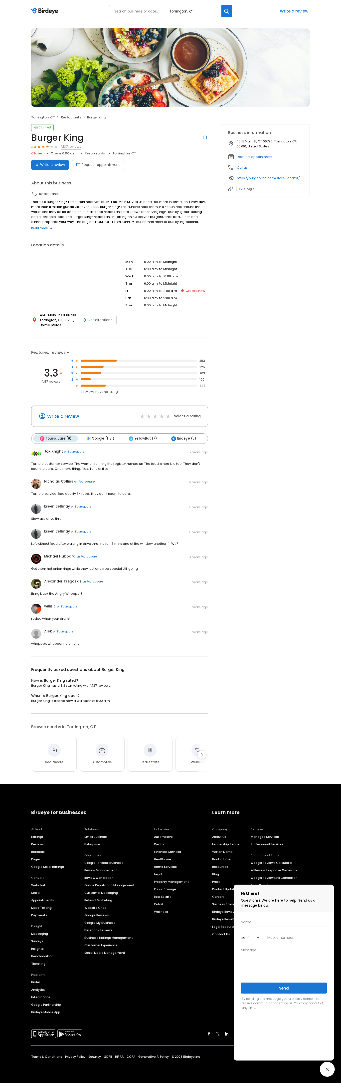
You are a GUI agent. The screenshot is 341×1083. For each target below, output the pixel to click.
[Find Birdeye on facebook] (209, 1034)
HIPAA (119, 1057)
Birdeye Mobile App (45, 1012)
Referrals (38, 852)
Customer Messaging (101, 893)
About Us (219, 837)
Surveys (37, 941)
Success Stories (224, 904)
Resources (220, 867)
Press (216, 882)
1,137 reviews (71, 146)
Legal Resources (224, 927)
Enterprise (92, 844)
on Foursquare (74, 452)
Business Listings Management (108, 938)
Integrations (40, 997)
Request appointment (101, 164)
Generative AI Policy (153, 1057)
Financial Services (167, 852)
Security (94, 1057)
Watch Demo (222, 852)
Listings (37, 837)
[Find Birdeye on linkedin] (227, 1034)
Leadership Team (225, 844)
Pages (36, 859)
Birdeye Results (224, 919)
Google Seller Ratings (47, 867)
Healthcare (162, 859)
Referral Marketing (98, 900)
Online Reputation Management (109, 885)
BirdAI (35, 982)
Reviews (37, 844)
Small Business (96, 837)
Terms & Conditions (46, 1057)
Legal (158, 874)
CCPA (131, 1057)
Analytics (38, 990)
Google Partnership (46, 1005)
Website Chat (95, 908)
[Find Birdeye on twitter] (218, 1034)
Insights (37, 949)
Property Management (171, 882)
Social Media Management (104, 953)
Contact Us (221, 934)
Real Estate (162, 897)
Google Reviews (96, 915)
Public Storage (165, 889)
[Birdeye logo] (45, 11)
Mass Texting (41, 908)
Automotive (163, 837)
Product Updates (225, 889)
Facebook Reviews (98, 930)
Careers (218, 897)
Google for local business (103, 863)
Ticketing (38, 964)
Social (35, 893)
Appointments (42, 900)
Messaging (39, 934)
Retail (158, 904)
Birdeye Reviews (224, 912)
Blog (215, 874)
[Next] (201, 754)
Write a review (52, 164)
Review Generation (99, 878)
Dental (159, 844)
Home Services (165, 867)
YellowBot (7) (146, 438)
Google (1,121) (103, 438)
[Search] (226, 11)
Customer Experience (101, 945)
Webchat (38, 885)
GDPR (108, 1057)
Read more (39, 228)
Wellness (161, 912)
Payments (39, 915)
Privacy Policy (75, 1057)
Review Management (100, 870)
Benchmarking (42, 956)
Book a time (221, 859)
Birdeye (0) (186, 438)
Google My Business (99, 923)
